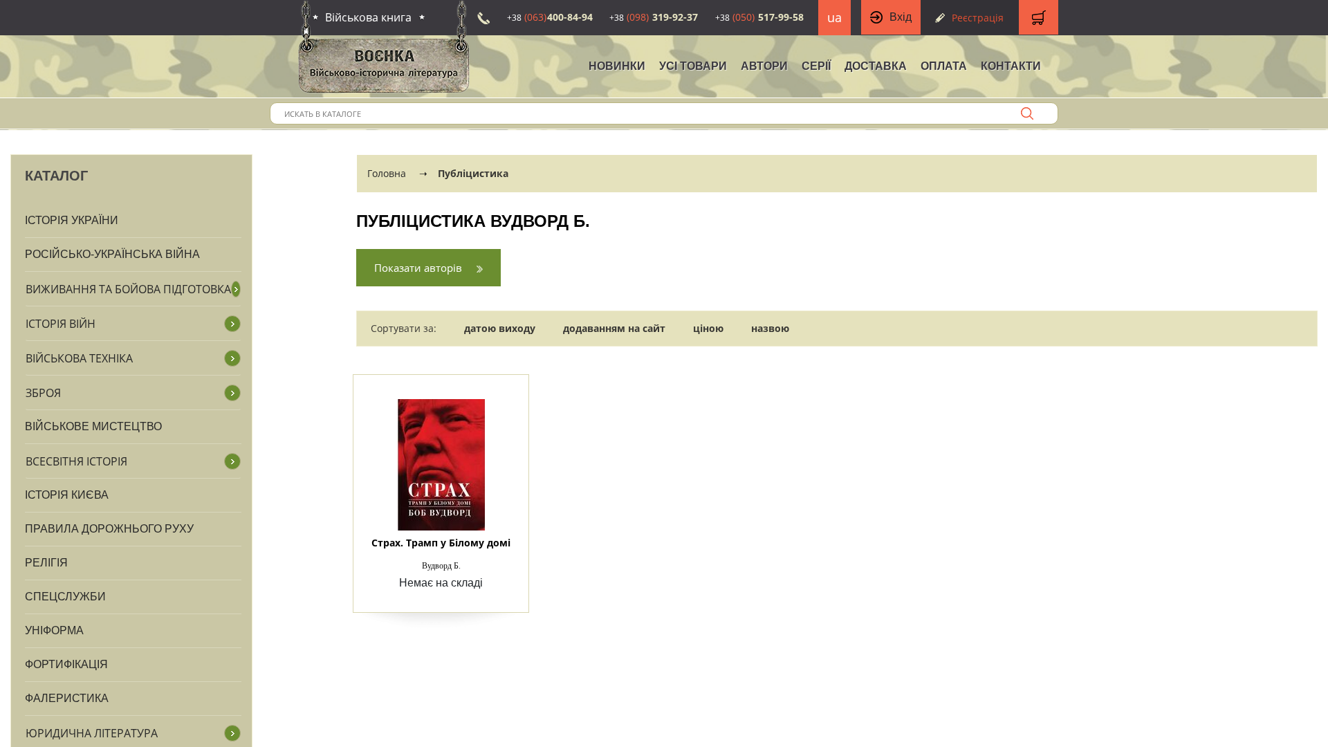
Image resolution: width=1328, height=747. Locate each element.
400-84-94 (550, 17)
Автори (764, 66)
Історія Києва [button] (67, 495)
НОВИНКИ (617, 66)
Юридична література (92, 733)
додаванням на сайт (614, 328)
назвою (770, 328)
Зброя (43, 392)
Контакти (1011, 66)
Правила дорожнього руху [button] (109, 529)
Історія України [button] (71, 220)
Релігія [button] (46, 563)
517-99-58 (759, 17)
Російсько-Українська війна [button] (112, 254)
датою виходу (499, 328)
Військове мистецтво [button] (93, 426)
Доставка (876, 66)
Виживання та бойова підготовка (128, 289)
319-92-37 (653, 17)
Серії (816, 66)
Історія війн (60, 323)
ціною (708, 328)
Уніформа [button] (54, 630)
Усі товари (693, 66)
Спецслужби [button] (65, 596)
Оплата (944, 66)
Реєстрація (978, 17)
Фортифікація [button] (66, 664)
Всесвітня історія (76, 461)
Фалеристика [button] (67, 698)
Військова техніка (79, 358)
